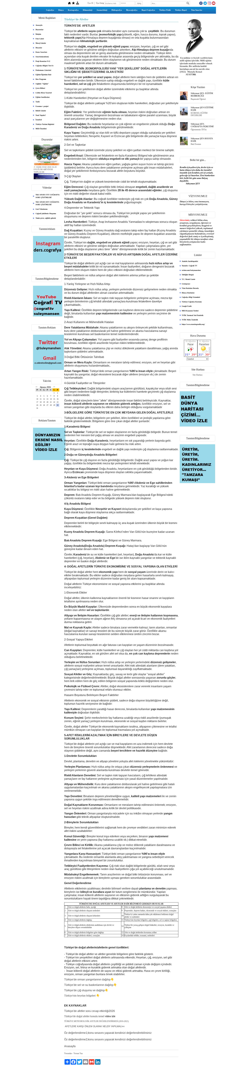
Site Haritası (197, 375)
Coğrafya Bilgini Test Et (44, 66)
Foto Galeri (40, 39)
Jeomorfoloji (102, 10)
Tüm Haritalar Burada (190, 288)
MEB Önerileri (41, 129)
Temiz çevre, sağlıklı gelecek (46, 218)
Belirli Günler (41, 111)
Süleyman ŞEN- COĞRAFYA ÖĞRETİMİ (202, 125)
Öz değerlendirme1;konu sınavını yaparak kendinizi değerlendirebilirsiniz (108, 1032)
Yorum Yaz (78, 1053)
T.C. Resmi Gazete (188, 279)
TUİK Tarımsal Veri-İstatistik (192, 315)
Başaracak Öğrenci (198, 99)
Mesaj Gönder (41, 43)
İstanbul (39, 120)
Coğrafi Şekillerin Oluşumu (46, 213)
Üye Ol (90, 3)
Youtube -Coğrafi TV (189, 266)
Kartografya (73, 10)
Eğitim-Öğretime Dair (43, 75)
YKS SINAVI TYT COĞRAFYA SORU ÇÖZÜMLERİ (47, 196)
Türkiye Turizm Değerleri (45, 124)
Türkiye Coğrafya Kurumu (192, 302)
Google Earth (187, 306)
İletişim (38, 34)
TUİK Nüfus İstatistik (190, 320)
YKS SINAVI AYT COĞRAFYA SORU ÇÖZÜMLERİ (47, 203)
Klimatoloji (87, 10)
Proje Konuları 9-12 (43, 61)
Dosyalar (39, 48)
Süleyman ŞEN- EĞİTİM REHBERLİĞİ (202, 94)
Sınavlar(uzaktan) (42, 57)
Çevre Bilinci (40, 88)
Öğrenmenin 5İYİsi (198, 129)
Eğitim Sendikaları (43, 97)
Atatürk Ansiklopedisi (190, 261)
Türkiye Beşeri (181, 10)
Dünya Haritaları (188, 293)
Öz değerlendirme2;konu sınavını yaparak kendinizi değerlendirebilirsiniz (108, 1039)
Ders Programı (41, 79)
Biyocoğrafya (131, 10)
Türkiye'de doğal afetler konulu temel (89, 1016)
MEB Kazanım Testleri (190, 311)
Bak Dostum (196, 144)
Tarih (38, 102)
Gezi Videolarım (41, 209)
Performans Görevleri (43, 70)
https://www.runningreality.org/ (193, 324)
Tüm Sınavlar (196, 10)
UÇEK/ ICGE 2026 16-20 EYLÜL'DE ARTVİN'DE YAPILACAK (45, 165)
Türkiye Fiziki (165, 10)
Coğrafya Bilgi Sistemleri (191, 297)
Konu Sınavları (41, 52)
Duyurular (39, 29)
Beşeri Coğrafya (148, 10)
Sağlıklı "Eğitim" (42, 84)
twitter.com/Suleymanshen (191, 270)
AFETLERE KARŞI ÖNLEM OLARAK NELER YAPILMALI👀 (95, 1026)
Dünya (61, 10)
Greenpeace (186, 284)
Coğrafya (50, 10)
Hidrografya (116, 10)
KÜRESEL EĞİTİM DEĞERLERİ (199, 114)
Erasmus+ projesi (42, 106)
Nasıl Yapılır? (41, 115)
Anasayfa (39, 25)
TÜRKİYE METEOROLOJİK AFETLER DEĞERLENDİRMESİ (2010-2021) (96, 1021)
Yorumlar (68, 1053)
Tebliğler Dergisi (188, 275)
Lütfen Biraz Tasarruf (44, 93)
